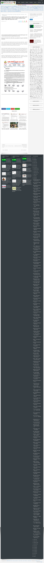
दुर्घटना (42, 60)
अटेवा (36, 48)
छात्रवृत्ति (33, 58)
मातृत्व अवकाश (34, 75)
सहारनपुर (42, 10)
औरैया (21, 6)
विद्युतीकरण (41, 83)
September (35, 172)
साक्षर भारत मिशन (35, 95)
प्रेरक (31, 72)
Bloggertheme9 (38, 560)
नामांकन (31, 62)
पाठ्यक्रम (31, 68)
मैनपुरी (9, 10)
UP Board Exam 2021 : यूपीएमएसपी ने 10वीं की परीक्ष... (36, 243)
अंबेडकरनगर (2, 6)
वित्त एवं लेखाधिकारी (36, 82)
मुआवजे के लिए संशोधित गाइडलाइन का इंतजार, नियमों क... (36, 387)
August (35, 174)
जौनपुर (23, 7)
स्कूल (31, 97)
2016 (34, 551)
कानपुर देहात (27, 6)
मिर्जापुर (40, 8)
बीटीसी (33, 74)
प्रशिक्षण (39, 69)
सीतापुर (5, 11)
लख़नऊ (25, 10)
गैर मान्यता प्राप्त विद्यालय (39, 56)
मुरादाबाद (5, 10)
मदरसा (42, 74)
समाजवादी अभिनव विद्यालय (33, 92)
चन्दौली (16, 7)
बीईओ (38, 73)
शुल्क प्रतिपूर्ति (37, 89)
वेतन (39, 84)
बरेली (5, 8)
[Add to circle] (40, 0)
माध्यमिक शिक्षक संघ (40, 75)
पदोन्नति (31, 66)
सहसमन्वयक (31, 95)
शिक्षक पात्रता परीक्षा (35, 87)
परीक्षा (42, 66)
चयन (38, 57)
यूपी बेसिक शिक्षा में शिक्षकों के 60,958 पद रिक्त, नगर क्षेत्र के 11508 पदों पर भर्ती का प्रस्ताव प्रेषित (16, 167)
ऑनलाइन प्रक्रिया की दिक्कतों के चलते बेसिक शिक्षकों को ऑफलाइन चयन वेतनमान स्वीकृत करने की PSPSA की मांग (5, 121)
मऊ (31, 8)
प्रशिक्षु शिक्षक (34, 70)
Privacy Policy (7, 0)
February (35, 542)
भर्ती (37, 74)
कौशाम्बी (40, 6)
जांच (32, 59)
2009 (34, 556)
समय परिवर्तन (37, 91)
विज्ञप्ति (40, 81)
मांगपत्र (31, 75)
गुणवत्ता (34, 56)
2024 (34, 162)
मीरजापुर (42, 8)
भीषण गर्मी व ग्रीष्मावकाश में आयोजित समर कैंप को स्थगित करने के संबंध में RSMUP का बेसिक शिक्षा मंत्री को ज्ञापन (23, 121)
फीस (36, 72)
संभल (40, 10)
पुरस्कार (34, 68)
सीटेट (42, 95)
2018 (34, 548)
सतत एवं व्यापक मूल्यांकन (37, 90)
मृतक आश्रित (32, 77)
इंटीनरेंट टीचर (39, 51)
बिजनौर (23, 8)
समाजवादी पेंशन (38, 92)
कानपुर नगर (30, 6)
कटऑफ (38, 53)
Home (1, 0)
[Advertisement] (14, 28)
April (34, 539)
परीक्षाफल (31, 67)
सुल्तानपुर (9, 11)
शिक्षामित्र (38, 88)
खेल (39, 55)
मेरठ (7, 10)
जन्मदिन (38, 58)
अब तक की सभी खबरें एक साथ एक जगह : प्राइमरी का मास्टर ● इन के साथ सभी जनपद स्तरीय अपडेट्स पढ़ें (38, 26)
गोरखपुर (6, 7)
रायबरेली (13, 10)
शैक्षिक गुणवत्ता (41, 89)
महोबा (38, 8)
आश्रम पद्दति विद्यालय (34, 51)
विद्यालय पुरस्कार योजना (32, 83)
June (34, 177)
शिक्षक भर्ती (39, 87)
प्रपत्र (34, 69)
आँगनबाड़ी (34, 50)
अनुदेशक (41, 48)
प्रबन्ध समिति (37, 69)
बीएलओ (42, 73)
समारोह (30, 94)
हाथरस (18, 11)
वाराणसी (27, 10)
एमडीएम (30, 53)
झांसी (29, 7)
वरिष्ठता (42, 79)
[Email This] (24, 21)
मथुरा (33, 8)
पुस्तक (36, 68)
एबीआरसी (41, 52)
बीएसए (31, 74)
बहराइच (14, 8)
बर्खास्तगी (40, 72)
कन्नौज (23, 6)
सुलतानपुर (7, 11)
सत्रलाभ (34, 91)
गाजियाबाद (42, 6)
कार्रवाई (37, 55)
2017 (34, 550)
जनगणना (36, 58)
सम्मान (37, 94)
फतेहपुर (36, 7)
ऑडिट (34, 53)
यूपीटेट (32, 78)
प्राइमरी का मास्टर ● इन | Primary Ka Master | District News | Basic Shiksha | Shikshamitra (19, 560)
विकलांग (37, 81)
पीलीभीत (33, 7)
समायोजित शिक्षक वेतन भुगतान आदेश (38, 93)
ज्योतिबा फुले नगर (25, 7)
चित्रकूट (19, 7)
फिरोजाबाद (42, 7)
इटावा (12, 6)
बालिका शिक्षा (33, 73)
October (35, 171)
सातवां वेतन (39, 95)
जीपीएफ (37, 59)
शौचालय (34, 90)
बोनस (36, 74)
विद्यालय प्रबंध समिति (37, 83)
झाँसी (28, 7)
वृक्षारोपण (37, 84)
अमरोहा (5, 6)
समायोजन (41, 92)
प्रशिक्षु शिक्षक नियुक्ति (32, 71)
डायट (37, 60)
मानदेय (36, 76)
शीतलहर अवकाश (33, 89)
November (35, 169)
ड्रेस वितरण (39, 60)
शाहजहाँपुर (31, 10)
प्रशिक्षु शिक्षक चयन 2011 (40, 70)
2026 (34, 159)
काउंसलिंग (31, 55)
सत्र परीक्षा (31, 91)
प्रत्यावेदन (31, 69)
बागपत (18, 8)
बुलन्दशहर (28, 8)
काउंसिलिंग (34, 55)
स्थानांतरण (34, 98)
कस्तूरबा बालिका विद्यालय (40, 54)
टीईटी (35, 60)
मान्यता (38, 76)
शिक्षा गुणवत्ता (34, 88)
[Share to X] (21, 21)
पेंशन (37, 68)
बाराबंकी (20, 8)
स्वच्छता (37, 97)
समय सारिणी (41, 91)
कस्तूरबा (30, 54)
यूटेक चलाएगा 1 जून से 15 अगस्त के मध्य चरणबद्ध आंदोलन (36, 214)
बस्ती (11, 8)
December (35, 168)
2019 (34, 547)
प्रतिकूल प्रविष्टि (41, 68)
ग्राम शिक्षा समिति (34, 57)
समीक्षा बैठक (32, 94)
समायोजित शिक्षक (32, 93)
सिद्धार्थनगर (2, 11)
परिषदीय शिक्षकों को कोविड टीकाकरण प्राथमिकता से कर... (36, 425)
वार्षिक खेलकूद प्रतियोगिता (33, 81)
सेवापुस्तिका (39, 96)
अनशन (38, 48)
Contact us (11, 0)
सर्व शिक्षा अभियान (41, 94)
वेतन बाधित (31, 85)
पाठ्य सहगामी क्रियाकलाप (40, 67)
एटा (19, 6)
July (34, 175)
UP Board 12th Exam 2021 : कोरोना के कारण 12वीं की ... (36, 205)
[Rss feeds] (42, 0)
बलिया (10, 8)
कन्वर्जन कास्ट (41, 53)
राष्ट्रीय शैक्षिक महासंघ (37, 79)
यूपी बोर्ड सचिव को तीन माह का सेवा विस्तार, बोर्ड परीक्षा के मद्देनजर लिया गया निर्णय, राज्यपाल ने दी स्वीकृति (26, 170)
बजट (38, 72)
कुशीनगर (35, 6)
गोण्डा (4, 7)
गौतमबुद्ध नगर (10, 7)
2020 (34, 545)
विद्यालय (41, 82)
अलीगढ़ (9, 6)
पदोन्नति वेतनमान (34, 66)
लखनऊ (15, 10)
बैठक (34, 74)
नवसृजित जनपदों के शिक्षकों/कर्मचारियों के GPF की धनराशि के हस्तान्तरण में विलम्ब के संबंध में (38, 30)
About (4, 0)
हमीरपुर (14, 11)
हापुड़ (20, 11)
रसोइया (35, 78)
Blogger (41, 561)
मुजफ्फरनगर (2, 10)
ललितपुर (23, 10)
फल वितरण (34, 72)
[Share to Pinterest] (26, 21)
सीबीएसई (31, 96)
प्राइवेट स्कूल (36, 71)
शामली (29, 10)
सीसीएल (34, 96)
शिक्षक (40, 86)
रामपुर (10, 10)
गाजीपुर (1, 7)
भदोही (30, 8)
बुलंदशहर (25, 8)
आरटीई (42, 50)
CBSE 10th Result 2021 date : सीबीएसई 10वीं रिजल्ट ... (37, 522)
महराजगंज (36, 8)
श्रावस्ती (34, 10)
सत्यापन (41, 90)
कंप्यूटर (35, 53)
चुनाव (40, 57)
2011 (34, 554)
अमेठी (7, 6)
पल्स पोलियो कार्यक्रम (34, 67)
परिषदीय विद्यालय (38, 66)
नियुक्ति (38, 62)
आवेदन (31, 51)
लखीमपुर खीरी (19, 10)
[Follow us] (41, 0)
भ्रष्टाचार (39, 74)
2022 (34, 165)
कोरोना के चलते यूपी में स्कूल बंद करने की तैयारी (29, 165)
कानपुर (25, 6)
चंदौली (15, 7)
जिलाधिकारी (34, 59)
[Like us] (38, 0)
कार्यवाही (36, 55)
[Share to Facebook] (19, 21)
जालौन (21, 7)
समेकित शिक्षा (35, 94)
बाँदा (15, 8)
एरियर (32, 53)
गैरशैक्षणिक (31, 57)
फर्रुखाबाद (39, 7)
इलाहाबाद (15, 6)
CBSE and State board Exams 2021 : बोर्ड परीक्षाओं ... (37, 416)
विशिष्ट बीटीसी (34, 84)
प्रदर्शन (33, 69)
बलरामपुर (8, 8)
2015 (34, 553)
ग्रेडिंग (37, 57)
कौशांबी (38, 6)
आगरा (11, 6)
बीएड (39, 73)
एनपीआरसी (39, 52)
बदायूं (4, 8)
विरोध (31, 84)
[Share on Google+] (23, 21)
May (34, 178)
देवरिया (31, 7)
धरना (34, 62)
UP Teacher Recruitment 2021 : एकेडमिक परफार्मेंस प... (36, 410)
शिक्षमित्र (32, 88)
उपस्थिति (33, 52)
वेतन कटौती (41, 84)
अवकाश (31, 50)
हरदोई (16, 11)
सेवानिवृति (36, 96)
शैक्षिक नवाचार (31, 90)
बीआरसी (36, 73)
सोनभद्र (12, 11)
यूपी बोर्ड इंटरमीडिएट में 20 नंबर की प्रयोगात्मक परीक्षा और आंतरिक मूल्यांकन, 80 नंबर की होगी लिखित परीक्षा (16, 189)
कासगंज (33, 6)
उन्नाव (18, 6)
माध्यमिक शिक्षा (32, 76)
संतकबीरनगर (37, 10)
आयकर (39, 50)
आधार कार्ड (37, 50)
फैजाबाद (2, 8)
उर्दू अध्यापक (35, 52)
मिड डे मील (41, 76)
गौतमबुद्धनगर (12, 7)
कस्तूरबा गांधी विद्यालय (34, 54)
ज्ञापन (33, 60)
